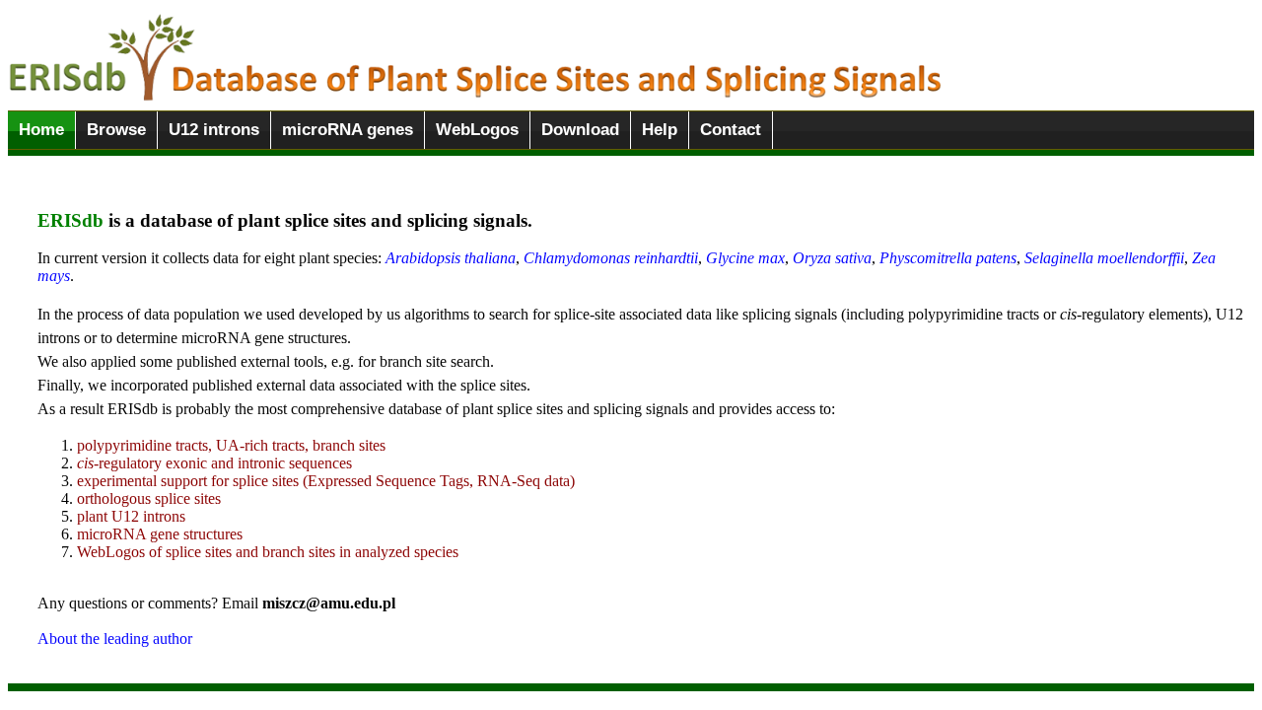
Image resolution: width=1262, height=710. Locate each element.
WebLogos (477, 129)
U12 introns (214, 129)
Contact (730, 129)
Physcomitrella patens (948, 257)
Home (41, 129)
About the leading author (114, 638)
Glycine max (745, 257)
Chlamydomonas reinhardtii (611, 257)
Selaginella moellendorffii (1104, 257)
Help (659, 129)
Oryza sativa (832, 257)
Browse (116, 129)
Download (580, 129)
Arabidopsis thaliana (451, 257)
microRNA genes (347, 129)
